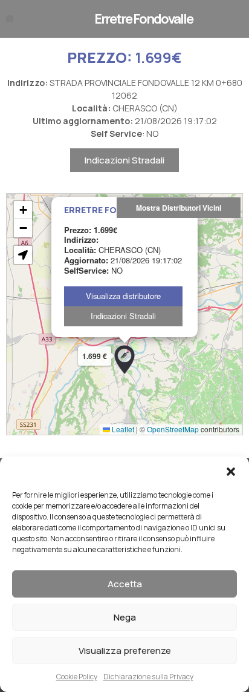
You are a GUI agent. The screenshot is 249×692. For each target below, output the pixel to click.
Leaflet (122, 429)
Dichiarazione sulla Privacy (148, 676)
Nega (125, 617)
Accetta (125, 584)
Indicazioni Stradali (124, 160)
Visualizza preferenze (125, 650)
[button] (231, 472)
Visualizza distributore (123, 296)
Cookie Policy (76, 676)
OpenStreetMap (173, 429)
